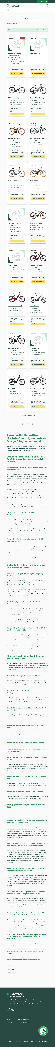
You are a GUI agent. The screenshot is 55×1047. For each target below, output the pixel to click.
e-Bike (8, 1017)
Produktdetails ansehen (17, 73)
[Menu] (9, 5)
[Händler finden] (47, 5)
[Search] (8, 10)
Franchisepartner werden (24, 1019)
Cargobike (9, 1022)
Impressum (9, 1041)
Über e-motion (21, 1017)
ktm (9, 973)
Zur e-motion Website (42, 1041)
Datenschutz (17, 1041)
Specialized (11, 966)
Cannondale (11, 969)
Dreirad (8, 1019)
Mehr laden (27, 424)
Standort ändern (42, 30)
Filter (26, 18)
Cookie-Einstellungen (27, 1041)
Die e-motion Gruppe (23, 1022)
